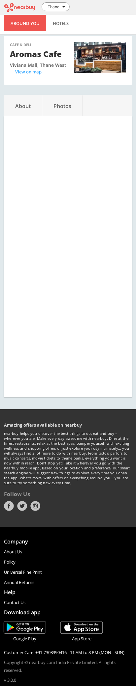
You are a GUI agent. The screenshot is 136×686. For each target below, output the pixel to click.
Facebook (9, 506)
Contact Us (14, 602)
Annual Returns (19, 582)
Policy (10, 562)
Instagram (35, 506)
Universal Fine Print (23, 572)
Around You (25, 23)
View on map (28, 72)
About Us (13, 552)
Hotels (61, 23)
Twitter (22, 506)
